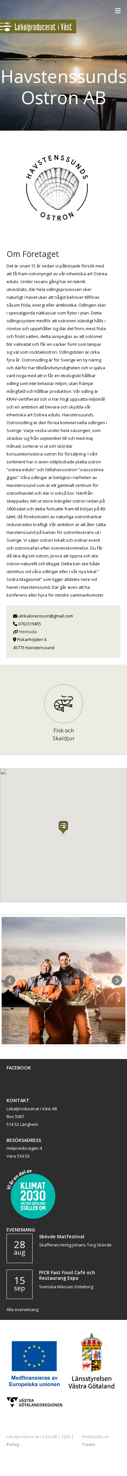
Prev (10, 980)
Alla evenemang (22, 1309)
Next (117, 980)
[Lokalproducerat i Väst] (38, 32)
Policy (13, 1444)
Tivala (88, 1444)
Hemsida (28, 631)
